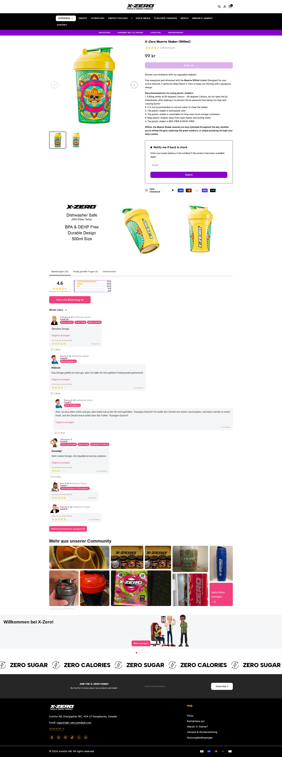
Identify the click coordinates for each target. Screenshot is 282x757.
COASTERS (155, 33)
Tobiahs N (65, 317)
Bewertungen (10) (60, 271)
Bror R (63, 483)
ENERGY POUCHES (118, 18)
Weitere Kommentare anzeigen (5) (68, 529)
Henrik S (17, 622)
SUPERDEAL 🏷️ (66, 18)
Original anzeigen (61, 335)
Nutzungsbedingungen (200, 737)
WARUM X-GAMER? (202, 18)
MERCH (184, 18)
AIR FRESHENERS (175, 33)
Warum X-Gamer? (197, 726)
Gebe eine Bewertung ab (70, 300)
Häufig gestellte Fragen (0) (85, 271)
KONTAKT (62, 25)
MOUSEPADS (104, 33)
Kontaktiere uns (195, 721)
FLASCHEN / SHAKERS (165, 18)
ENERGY (83, 18)
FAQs (190, 715)
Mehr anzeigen (141, 645)
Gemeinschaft (109, 271)
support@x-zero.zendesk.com (74, 722)
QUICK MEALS (143, 18)
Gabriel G (64, 507)
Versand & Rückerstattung (202, 732)
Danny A (64, 356)
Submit (189, 174)
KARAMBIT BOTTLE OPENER (130, 33)
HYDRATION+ (98, 18)
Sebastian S (66, 439)
